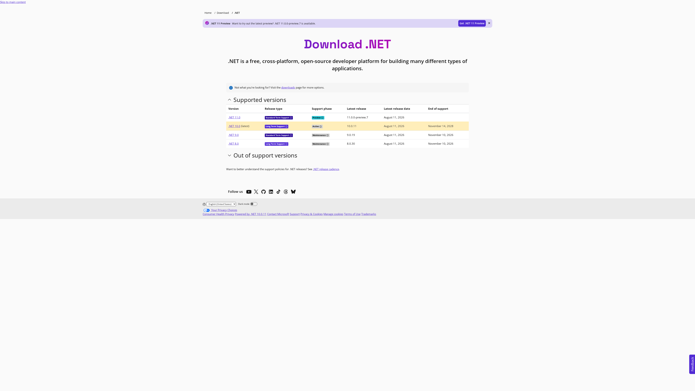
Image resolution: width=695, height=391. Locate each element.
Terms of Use (352, 214)
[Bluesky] (293, 192)
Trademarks (368, 214)
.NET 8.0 (233, 143)
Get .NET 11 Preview (472, 23)
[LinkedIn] (271, 192)
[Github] (263, 192)
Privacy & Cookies (311, 214)
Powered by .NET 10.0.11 (250, 214)
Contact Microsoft (278, 214)
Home (208, 12)
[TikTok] (278, 192)
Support (295, 214)
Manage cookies (333, 214)
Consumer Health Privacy (218, 214)
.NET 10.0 (234, 126)
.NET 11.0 (234, 117)
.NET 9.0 (233, 135)
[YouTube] (249, 192)
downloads (288, 87)
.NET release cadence (326, 169)
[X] (256, 192)
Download (223, 12)
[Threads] (286, 192)
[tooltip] (291, 118)
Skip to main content (13, 2)
